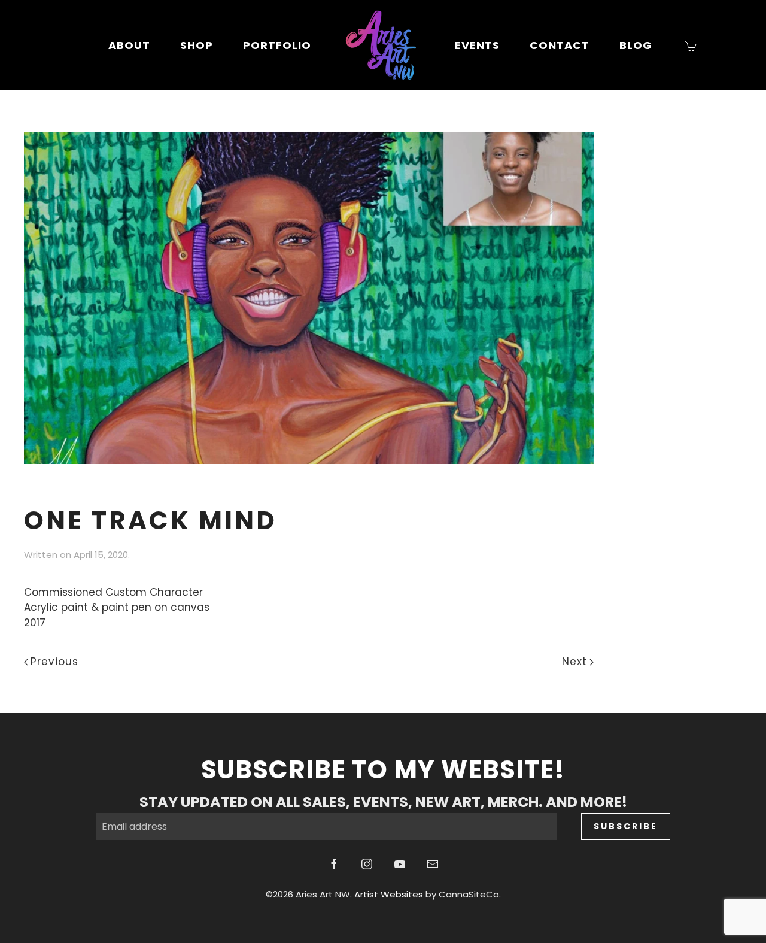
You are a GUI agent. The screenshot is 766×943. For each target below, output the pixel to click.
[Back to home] (383, 45)
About (129, 45)
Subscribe (626, 826)
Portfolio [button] (277, 45)
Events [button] (477, 45)
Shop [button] (196, 45)
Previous (54, 661)
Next (574, 661)
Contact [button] (559, 45)
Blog (635, 45)
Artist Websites (388, 894)
